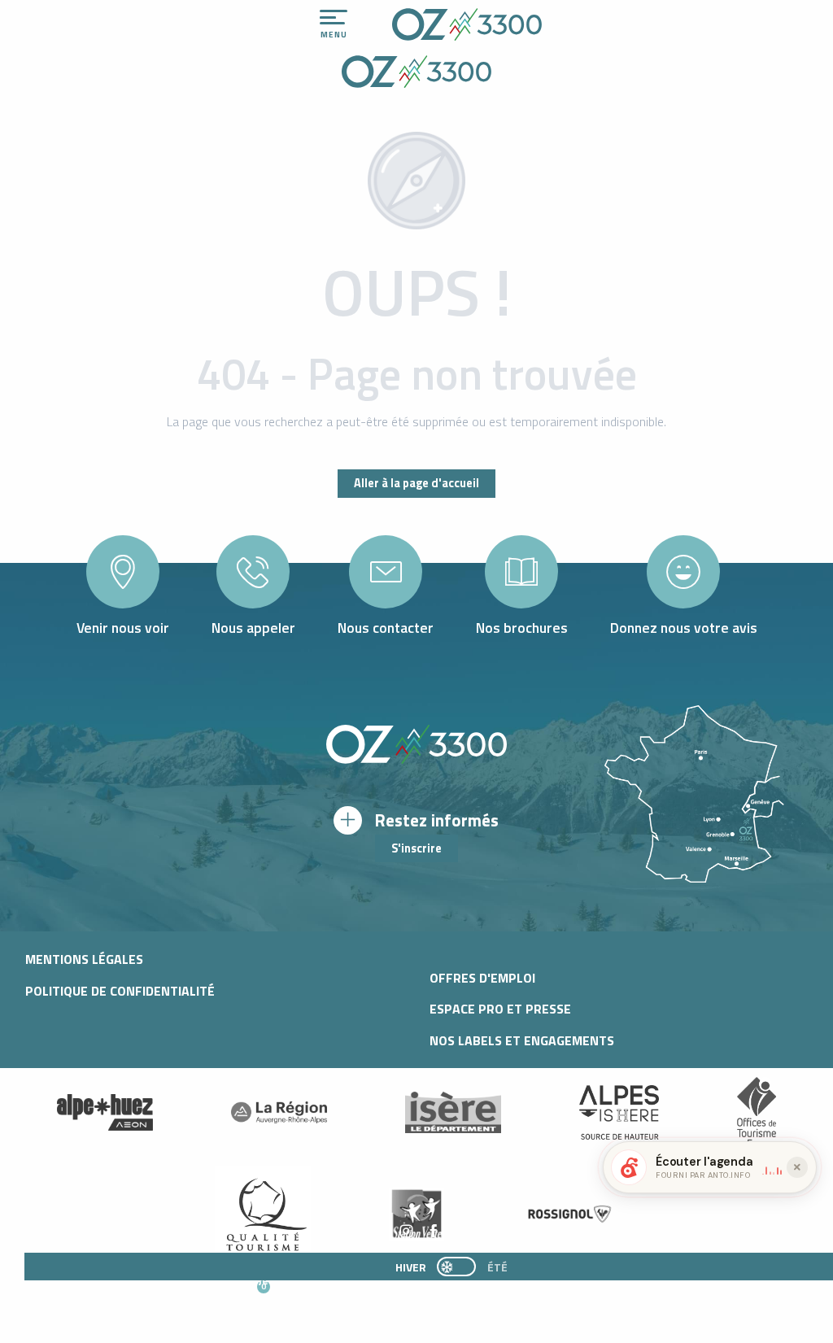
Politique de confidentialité (120, 991)
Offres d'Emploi (482, 978)
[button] (429, 1295)
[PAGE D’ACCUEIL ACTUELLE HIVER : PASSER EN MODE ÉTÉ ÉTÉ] (456, 1266)
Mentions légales (84, 959)
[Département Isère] (453, 1112)
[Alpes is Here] (619, 1112)
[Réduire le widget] (797, 1167)
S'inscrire (416, 848)
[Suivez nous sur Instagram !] (406, 1232)
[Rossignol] (570, 1214)
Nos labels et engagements (522, 1040)
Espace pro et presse (500, 1008)
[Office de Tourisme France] (756, 1113)
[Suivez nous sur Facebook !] (433, 1232)
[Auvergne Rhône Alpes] (279, 1112)
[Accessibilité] (652, 18)
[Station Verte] (416, 1214)
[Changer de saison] (461, 1266)
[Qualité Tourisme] (263, 1214)
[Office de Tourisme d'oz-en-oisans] (467, 24)
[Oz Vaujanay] (105, 1112)
